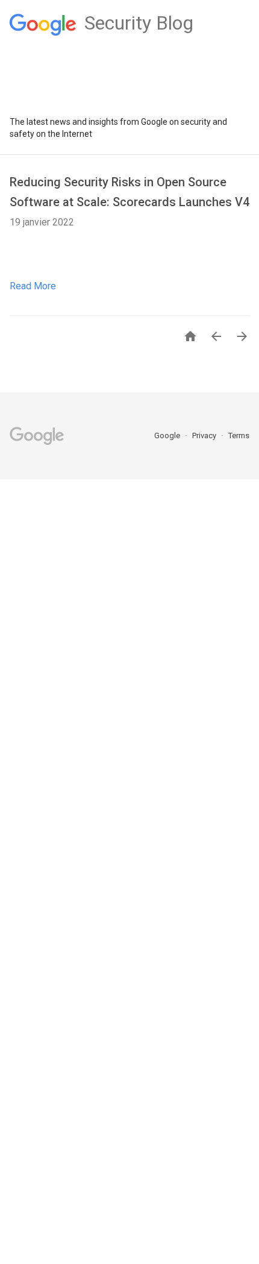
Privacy (205, 435)
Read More (33, 286)
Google (168, 435)
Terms (238, 435)
